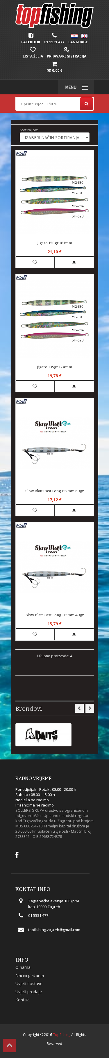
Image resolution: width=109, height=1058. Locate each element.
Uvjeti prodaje (28, 991)
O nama (23, 967)
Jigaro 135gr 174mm (54, 367)
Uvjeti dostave (28, 983)
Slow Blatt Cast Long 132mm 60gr (54, 491)
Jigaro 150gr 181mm (54, 243)
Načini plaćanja (29, 975)
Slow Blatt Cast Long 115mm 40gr (55, 615)
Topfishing (61, 1034)
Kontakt (22, 1000)
